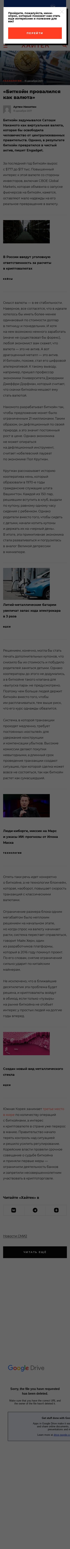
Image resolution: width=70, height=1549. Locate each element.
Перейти (35, 33)
